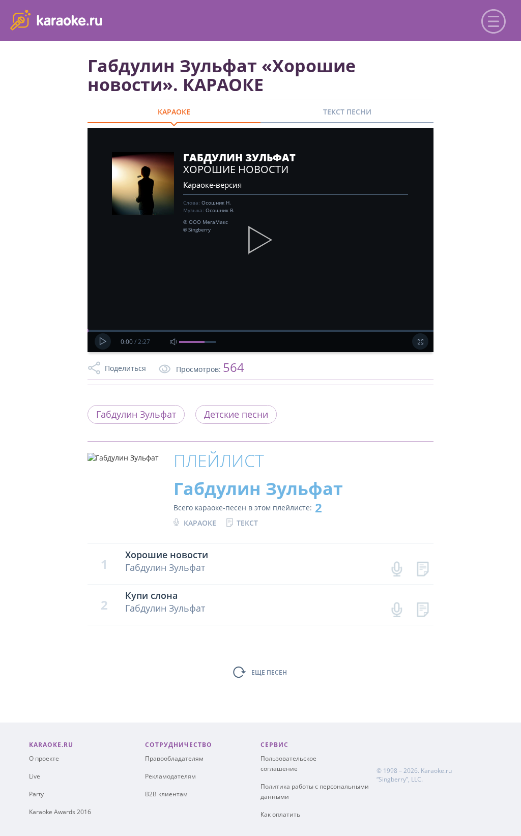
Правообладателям (174, 758)
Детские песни (236, 414)
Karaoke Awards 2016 (60, 812)
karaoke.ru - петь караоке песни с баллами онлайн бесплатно (92, 19)
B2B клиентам (166, 794)
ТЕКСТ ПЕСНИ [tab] (347, 112)
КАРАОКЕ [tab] (174, 112)
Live (34, 776)
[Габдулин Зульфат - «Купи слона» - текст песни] (423, 607)
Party (36, 794)
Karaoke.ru (436, 770)
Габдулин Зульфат (136, 414)
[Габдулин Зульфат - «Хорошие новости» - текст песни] (423, 566)
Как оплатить (280, 814)
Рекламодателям (170, 776)
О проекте (44, 758)
